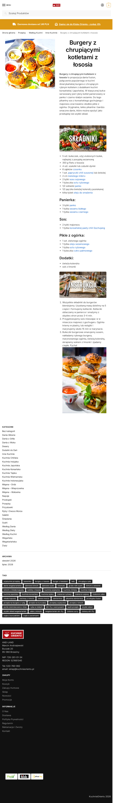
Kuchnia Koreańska (11, 469)
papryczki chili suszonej (80, 172)
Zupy (4, 545)
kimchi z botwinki (93, 586)
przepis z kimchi (76, 603)
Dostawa (6, 715)
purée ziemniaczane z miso (15, 607)
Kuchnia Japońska (11, 465)
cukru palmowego (83, 250)
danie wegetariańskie (12, 586)
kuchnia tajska (47, 594)
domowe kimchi (31, 586)
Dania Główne (8, 435)
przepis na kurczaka (37, 603)
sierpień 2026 (9, 560)
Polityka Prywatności (12, 719)
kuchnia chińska (70, 590)
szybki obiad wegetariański (15, 611)
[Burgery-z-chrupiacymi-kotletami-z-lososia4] (84, 380)
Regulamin (7, 723)
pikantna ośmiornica (74, 598)
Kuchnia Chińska (10, 458)
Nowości (6, 695)
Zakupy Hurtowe (10, 688)
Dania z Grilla (8, 438)
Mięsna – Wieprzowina (13, 488)
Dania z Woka (8, 442)
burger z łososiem (60, 581)
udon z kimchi (36, 611)
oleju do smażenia (83, 192)
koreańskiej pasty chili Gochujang (87, 228)
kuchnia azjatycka (52, 590)
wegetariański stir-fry (54, 611)
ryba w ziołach (36, 607)
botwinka (27, 581)
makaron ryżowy (64, 594)
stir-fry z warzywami (55, 607)
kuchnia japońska (11, 594)
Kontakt (6, 731)
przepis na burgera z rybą (14, 603)
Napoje (5, 496)
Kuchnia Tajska (9, 473)
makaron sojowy (82, 594)
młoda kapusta (10, 598)
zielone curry (72, 611)
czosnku (77, 169)
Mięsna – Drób (9, 484)
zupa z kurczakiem (12, 615)
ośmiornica (57, 598)
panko (78, 186)
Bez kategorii (8, 431)
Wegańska (7, 538)
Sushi (4, 522)
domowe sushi (48, 586)
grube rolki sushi (75, 586)
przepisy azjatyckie (58, 603)
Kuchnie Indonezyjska (12, 480)
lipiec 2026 (7, 564)
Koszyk (6, 684)
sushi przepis (73, 607)
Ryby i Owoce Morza (12, 511)
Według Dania (9, 526)
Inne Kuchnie (51, 33)
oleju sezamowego (79, 244)
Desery (5, 446)
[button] (108, 5)
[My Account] (102, 5)
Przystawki (7, 507)
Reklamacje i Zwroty (12, 727)
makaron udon (99, 594)
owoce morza (43, 598)
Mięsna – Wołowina (11, 492)
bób (73, 581)
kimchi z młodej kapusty (14, 590)
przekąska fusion (94, 598)
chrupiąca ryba (84, 581)
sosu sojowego (77, 179)
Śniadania (7, 519)
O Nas (5, 711)
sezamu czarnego (79, 212)
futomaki (61, 586)
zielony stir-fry (88, 611)
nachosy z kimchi (27, 598)
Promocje (7, 699)
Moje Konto (8, 680)
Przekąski (7, 500)
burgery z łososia (42, 581)
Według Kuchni (36, 33)
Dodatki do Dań (9, 450)
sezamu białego (78, 208)
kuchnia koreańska (30, 594)
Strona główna (8, 33)
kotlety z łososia (34, 590)
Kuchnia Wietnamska (12, 477)
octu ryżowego (81, 182)
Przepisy (22, 33)
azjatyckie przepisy (12, 581)
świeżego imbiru (76, 176)
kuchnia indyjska (88, 590)
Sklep (5, 692)
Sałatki (5, 515)
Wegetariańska (9, 541)
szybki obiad (87, 607)
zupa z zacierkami (31, 615)
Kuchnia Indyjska (10, 461)
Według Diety (8, 530)
